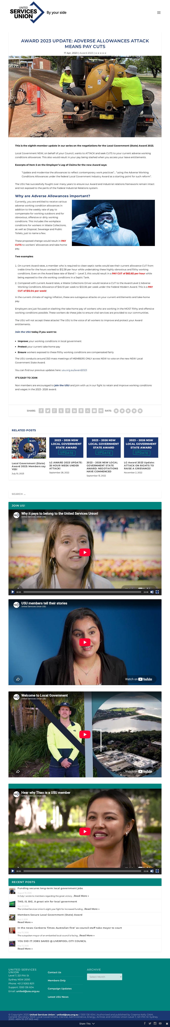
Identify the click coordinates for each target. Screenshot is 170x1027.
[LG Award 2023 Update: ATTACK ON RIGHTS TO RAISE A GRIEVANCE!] (141, 447)
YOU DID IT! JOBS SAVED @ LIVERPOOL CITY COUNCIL (52, 941)
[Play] (12, 592)
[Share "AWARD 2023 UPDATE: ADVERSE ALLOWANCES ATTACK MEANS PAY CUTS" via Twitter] (47, 410)
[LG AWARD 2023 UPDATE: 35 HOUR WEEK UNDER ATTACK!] (66, 447)
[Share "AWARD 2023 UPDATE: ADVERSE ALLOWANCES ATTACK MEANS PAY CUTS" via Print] (101, 410)
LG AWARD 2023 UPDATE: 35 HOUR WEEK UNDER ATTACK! (66, 465)
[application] (85, 552)
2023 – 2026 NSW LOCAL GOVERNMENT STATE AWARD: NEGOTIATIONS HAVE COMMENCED (102, 467)
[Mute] (152, 592)
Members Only (57, 980)
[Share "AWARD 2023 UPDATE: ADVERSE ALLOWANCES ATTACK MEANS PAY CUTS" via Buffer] (81, 410)
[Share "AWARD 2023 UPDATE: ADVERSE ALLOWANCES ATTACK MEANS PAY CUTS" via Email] (94, 410)
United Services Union (42, 1014)
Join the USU (23, 331)
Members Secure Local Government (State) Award (50, 914)
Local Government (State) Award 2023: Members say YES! (29, 466)
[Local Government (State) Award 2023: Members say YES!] (29, 448)
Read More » (81, 895)
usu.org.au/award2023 (74, 370)
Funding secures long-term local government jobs (50, 888)
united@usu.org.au (28, 991)
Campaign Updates (60, 988)
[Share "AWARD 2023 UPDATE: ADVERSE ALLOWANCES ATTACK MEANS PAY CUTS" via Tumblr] (61, 410)
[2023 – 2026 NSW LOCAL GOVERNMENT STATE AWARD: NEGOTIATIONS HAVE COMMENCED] (104, 447)
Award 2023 (86, 52)
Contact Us (54, 972)
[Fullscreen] (157, 592)
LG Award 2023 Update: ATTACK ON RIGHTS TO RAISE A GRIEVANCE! (139, 465)
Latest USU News (58, 996)
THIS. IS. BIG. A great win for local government (47, 901)
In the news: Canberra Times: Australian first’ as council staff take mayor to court (70, 927)
